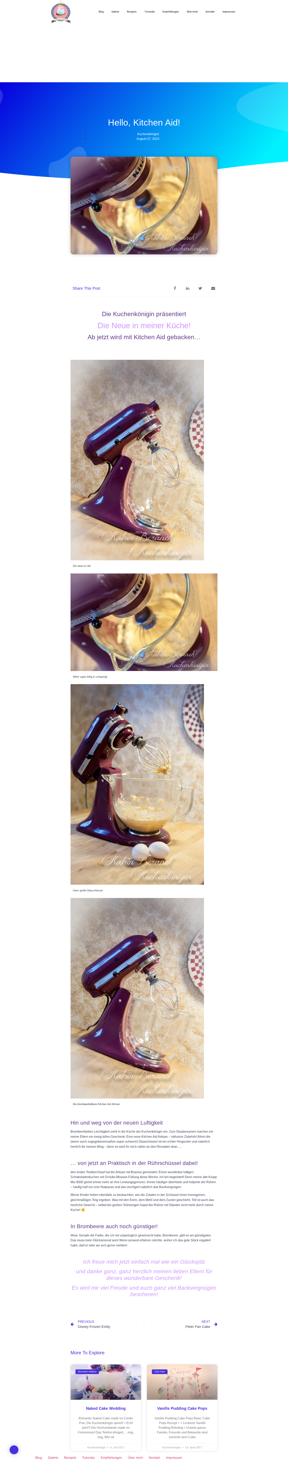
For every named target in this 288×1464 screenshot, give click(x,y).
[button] (252, 12)
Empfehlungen (171, 11)
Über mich (192, 11)
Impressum (229, 11)
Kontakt (210, 11)
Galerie (115, 11)
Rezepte (132, 11)
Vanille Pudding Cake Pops (182, 1408)
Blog (101, 11)
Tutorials (149, 11)
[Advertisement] (144, 52)
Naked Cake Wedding (106, 1408)
